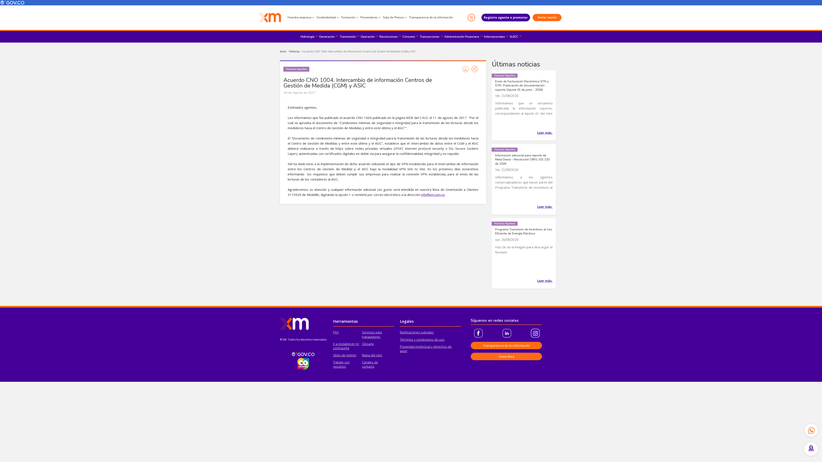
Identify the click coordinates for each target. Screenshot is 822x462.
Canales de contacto (370, 364)
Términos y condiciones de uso (422, 340)
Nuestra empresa (299, 17)
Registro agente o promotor (506, 17)
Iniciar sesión (547, 17)
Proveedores (369, 17)
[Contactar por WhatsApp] (811, 430)
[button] (471, 17)
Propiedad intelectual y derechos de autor (426, 349)
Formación (348, 17)
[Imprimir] (465, 69)
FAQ (336, 332)
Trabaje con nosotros (341, 364)
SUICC (514, 37)
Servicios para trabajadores (372, 334)
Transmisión (348, 37)
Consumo (408, 37)
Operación (368, 37)
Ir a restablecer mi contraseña (346, 346)
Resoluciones (389, 37)
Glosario (368, 344)
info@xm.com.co (433, 195)
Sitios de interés (344, 355)
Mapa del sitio (372, 355)
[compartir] (475, 69)
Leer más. (544, 133)
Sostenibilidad (326, 17)
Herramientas (345, 321)
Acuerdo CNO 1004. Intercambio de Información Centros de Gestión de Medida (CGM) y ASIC (359, 51)
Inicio (283, 51)
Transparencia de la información (431, 17)
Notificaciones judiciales (417, 332)
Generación (327, 37)
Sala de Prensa (393, 17)
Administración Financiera (461, 37)
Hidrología (307, 37)
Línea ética (506, 356)
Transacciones (429, 37)
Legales (407, 321)
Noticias (295, 51)
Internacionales (494, 37)
